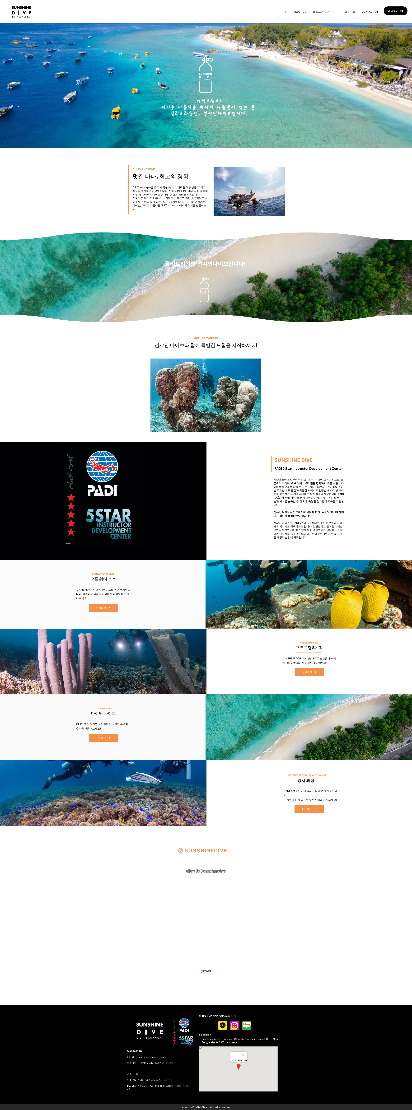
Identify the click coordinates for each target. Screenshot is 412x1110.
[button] (299, 11)
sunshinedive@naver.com (152, 1057)
